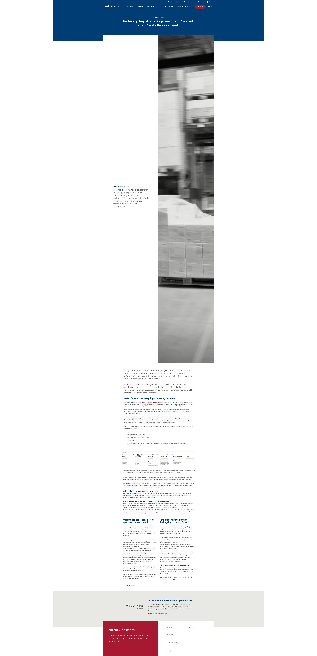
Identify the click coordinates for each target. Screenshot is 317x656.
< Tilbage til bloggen (129, 585)
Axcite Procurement (133, 384)
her (174, 579)
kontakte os (164, 573)
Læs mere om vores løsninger (157, 614)
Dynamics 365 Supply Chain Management (150, 402)
